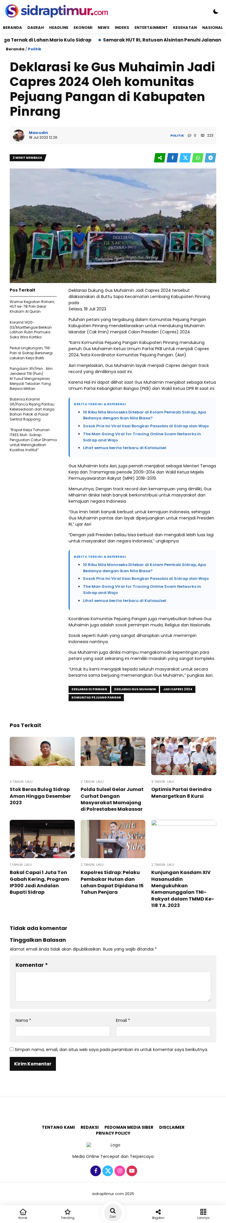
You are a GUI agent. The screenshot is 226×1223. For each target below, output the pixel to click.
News (103, 27)
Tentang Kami (58, 1127)
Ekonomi (83, 27)
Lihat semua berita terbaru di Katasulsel (124, 448)
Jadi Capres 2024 (177, 689)
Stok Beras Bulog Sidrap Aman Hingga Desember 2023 (40, 796)
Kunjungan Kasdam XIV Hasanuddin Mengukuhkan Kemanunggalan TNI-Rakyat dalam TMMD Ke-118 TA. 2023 (182, 889)
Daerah (35, 27)
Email (123, 1020)
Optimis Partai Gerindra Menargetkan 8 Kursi (181, 792)
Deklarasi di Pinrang (89, 689)
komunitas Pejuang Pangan (96, 697)
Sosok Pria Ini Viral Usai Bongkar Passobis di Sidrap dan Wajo (146, 426)
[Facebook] (95, 1171)
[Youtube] (131, 1171)
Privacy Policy (113, 1133)
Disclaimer (172, 1127)
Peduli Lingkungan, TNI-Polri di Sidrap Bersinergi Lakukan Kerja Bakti (31, 352)
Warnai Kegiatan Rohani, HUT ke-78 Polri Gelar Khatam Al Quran (32, 306)
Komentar (32, 965)
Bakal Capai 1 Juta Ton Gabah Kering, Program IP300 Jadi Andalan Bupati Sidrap (39, 882)
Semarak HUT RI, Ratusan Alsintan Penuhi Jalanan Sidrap (143, 40)
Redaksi (90, 1127)
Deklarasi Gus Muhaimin (135, 689)
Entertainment (151, 27)
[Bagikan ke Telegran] (210, 158)
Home (22, 1218)
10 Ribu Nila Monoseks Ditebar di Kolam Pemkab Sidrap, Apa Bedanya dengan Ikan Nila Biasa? (144, 415)
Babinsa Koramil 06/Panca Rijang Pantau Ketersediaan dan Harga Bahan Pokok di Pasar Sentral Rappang (32, 409)
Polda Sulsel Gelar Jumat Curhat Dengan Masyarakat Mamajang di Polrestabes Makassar (112, 799)
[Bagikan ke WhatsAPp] (198, 158)
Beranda (12, 27)
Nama (23, 1020)
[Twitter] (107, 1171)
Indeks (122, 27)
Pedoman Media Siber (128, 1127)
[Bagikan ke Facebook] (173, 158)
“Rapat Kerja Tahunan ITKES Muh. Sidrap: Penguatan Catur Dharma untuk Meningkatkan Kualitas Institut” (33, 439)
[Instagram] (119, 1171)
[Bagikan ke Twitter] (185, 158)
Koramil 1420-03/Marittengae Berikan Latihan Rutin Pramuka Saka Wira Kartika (31, 330)
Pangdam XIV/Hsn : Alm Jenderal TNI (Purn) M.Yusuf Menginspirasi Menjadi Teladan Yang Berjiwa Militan (31, 378)
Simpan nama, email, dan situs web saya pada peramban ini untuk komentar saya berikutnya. (111, 1049)
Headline (58, 27)
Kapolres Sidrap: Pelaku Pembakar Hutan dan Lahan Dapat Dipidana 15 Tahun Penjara (112, 882)
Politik (34, 49)
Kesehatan (185, 27)
